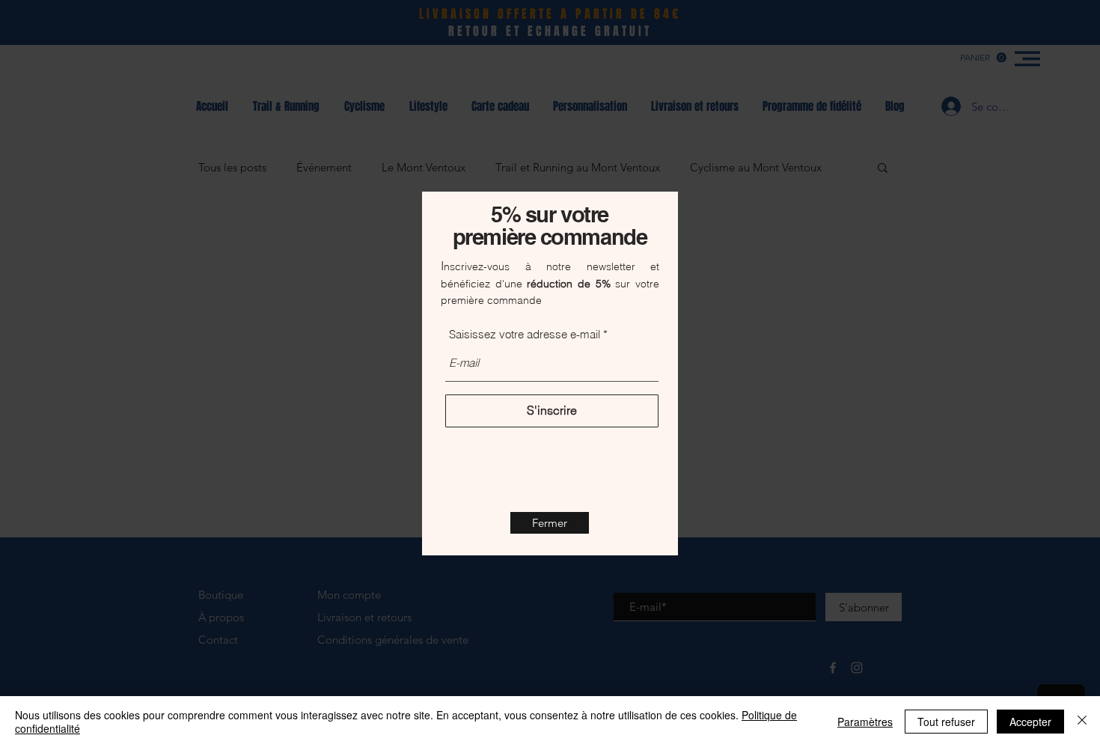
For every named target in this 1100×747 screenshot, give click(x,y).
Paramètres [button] (865, 721)
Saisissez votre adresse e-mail (524, 334)
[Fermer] (1082, 721)
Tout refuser (946, 721)
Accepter (1030, 721)
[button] (549, 523)
